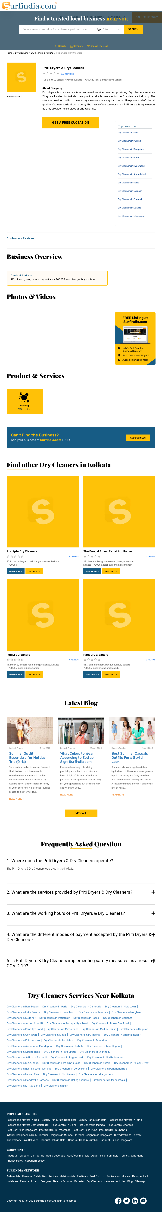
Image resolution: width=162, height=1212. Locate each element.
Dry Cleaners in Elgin (56, 1085)
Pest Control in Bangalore (22, 1129)
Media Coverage (55, 1155)
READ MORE (16, 799)
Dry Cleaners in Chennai (130, 199)
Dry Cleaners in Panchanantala (109, 1068)
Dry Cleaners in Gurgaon (130, 191)
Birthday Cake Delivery (127, 1135)
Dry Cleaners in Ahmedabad (132, 174)
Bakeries (79, 1181)
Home (9, 53)
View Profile (15, 571)
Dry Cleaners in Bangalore (131, 149)
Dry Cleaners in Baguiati (134, 1029)
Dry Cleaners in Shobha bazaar (122, 1034)
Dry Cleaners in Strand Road (23, 1051)
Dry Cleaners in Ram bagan (23, 1006)
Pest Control (97, 1176)
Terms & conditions (131, 1155)
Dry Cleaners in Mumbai (129, 141)
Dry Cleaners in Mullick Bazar (98, 1029)
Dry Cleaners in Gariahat (117, 1017)
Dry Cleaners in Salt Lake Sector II (27, 1057)
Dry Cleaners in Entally (69, 1046)
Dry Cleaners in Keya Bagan (103, 1046)
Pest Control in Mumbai (91, 1124)
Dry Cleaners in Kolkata (42, 53)
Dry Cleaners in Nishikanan (59, 1074)
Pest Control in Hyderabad (55, 1129)
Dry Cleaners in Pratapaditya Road (67, 1023)
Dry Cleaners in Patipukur (54, 1017)
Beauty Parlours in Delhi (92, 1119)
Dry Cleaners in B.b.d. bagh (23, 1063)
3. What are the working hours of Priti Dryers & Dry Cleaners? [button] (66, 913)
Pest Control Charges (120, 1124)
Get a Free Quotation (70, 122)
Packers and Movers (118, 1176)
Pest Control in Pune (85, 1129)
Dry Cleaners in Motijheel (126, 1012)
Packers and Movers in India (23, 1119)
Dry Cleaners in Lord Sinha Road (61, 1063)
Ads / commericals (78, 1155)
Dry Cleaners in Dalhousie (86, 1006)
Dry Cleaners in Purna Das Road (110, 1023)
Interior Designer (41, 1181)
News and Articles (114, 1181)
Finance (27, 1176)
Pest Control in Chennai (113, 1129)
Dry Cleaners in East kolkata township (29, 1068)
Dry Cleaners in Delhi (128, 132)
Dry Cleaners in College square (70, 1080)
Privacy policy (15, 1160)
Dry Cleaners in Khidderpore (23, 1040)
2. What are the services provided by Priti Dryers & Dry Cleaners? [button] (69, 892)
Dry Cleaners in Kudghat (21, 1017)
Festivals (82, 1176)
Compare (78, 46)
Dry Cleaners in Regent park (67, 1057)
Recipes (53, 1176)
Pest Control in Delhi (63, 1124)
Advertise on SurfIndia (104, 1155)
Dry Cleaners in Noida (128, 182)
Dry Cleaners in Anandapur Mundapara (30, 1046)
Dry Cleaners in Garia (54, 1006)
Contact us (37, 1155)
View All (81, 813)
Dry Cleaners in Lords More (71, 1068)
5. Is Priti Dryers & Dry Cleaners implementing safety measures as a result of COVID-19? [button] (81, 963)
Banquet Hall (140, 1176)
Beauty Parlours (62, 1181)
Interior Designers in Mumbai (56, 1135)
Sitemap (140, 1181)
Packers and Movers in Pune (125, 1119)
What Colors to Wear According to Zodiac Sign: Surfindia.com (77, 757)
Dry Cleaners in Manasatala (109, 1080)
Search (133, 29)
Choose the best (99, 46)
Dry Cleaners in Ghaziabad (131, 216)
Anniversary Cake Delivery (22, 1140)
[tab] (81, 867)
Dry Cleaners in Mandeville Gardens (28, 1080)
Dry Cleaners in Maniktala (59, 1040)
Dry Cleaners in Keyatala (93, 1012)
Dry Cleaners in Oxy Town (22, 1034)
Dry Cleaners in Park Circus (60, 1051)
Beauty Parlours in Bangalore (59, 1119)
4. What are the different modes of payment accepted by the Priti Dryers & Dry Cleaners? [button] (79, 937)
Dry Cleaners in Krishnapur (95, 1051)
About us (12, 1155)
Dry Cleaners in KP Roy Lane (23, 1085)
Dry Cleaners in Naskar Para (23, 1074)
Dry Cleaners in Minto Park (62, 1029)
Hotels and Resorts (18, 1181)
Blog (130, 1181)
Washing (24, 407)
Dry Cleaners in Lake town (59, 1012)
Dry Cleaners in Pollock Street (132, 1063)
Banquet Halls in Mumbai (83, 1140)
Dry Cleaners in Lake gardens (96, 1074)
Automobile (13, 1176)
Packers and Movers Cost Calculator (28, 1124)
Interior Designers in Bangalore (93, 1135)
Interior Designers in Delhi (22, 1135)
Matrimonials (67, 1176)
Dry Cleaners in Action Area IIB (25, 1023)
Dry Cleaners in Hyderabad (131, 166)
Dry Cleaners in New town (120, 1006)
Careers (24, 1155)
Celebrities (40, 1176)
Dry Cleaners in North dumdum (105, 1057)
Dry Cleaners (21, 53)
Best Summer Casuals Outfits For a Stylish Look (130, 757)
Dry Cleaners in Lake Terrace (23, 1012)
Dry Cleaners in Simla (53, 1034)
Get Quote (34, 571)
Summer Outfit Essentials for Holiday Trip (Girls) (27, 757)
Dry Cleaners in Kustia (97, 1063)
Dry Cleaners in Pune (128, 157)
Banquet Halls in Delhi (53, 1140)
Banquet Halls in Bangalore (116, 1140)
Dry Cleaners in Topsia (86, 1017)
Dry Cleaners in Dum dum (92, 1040)
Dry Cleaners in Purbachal (85, 1034)
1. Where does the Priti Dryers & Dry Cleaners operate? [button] (60, 860)
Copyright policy (35, 1160)
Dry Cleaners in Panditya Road (25, 1029)
